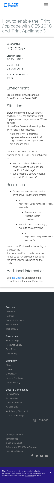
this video (17, 277)
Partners (10, 316)
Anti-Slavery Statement (17, 411)
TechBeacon (12, 329)
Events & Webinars (15, 320)
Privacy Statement (14, 434)
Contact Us (11, 373)
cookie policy (29, 476)
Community (11, 353)
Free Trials (10, 349)
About (9, 365)
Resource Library (14, 345)
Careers (10, 369)
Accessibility (12, 407)
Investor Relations (14, 378)
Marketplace (12, 324)
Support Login (12, 340)
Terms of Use (12, 398)
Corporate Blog (13, 382)
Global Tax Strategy (15, 415)
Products (10, 311)
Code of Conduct (14, 402)
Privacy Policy (12, 394)
